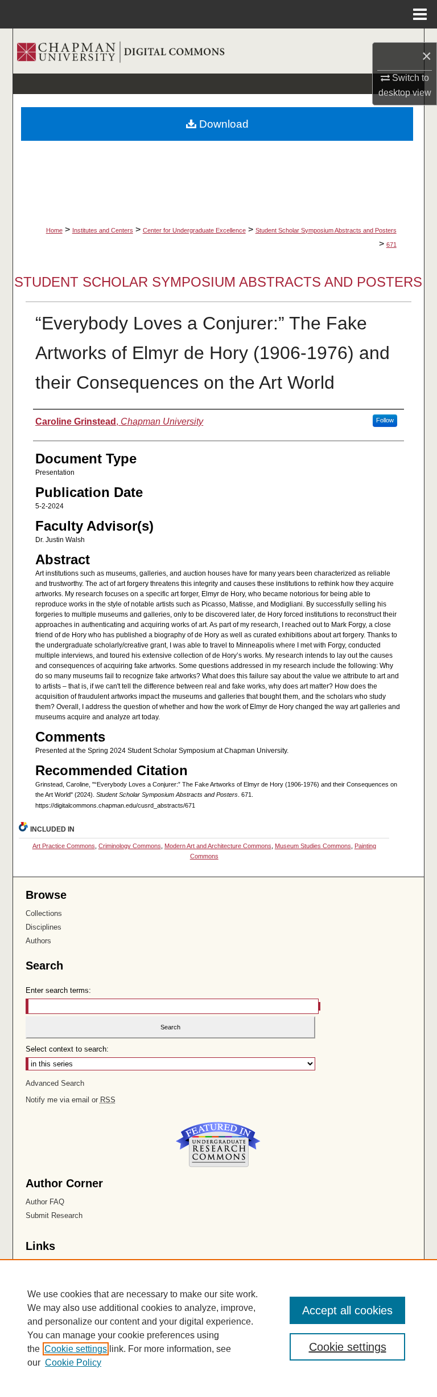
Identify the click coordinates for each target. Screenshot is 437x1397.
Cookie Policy (73, 1362)
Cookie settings (75, 1349)
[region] (218, 1328)
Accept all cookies (347, 1310)
